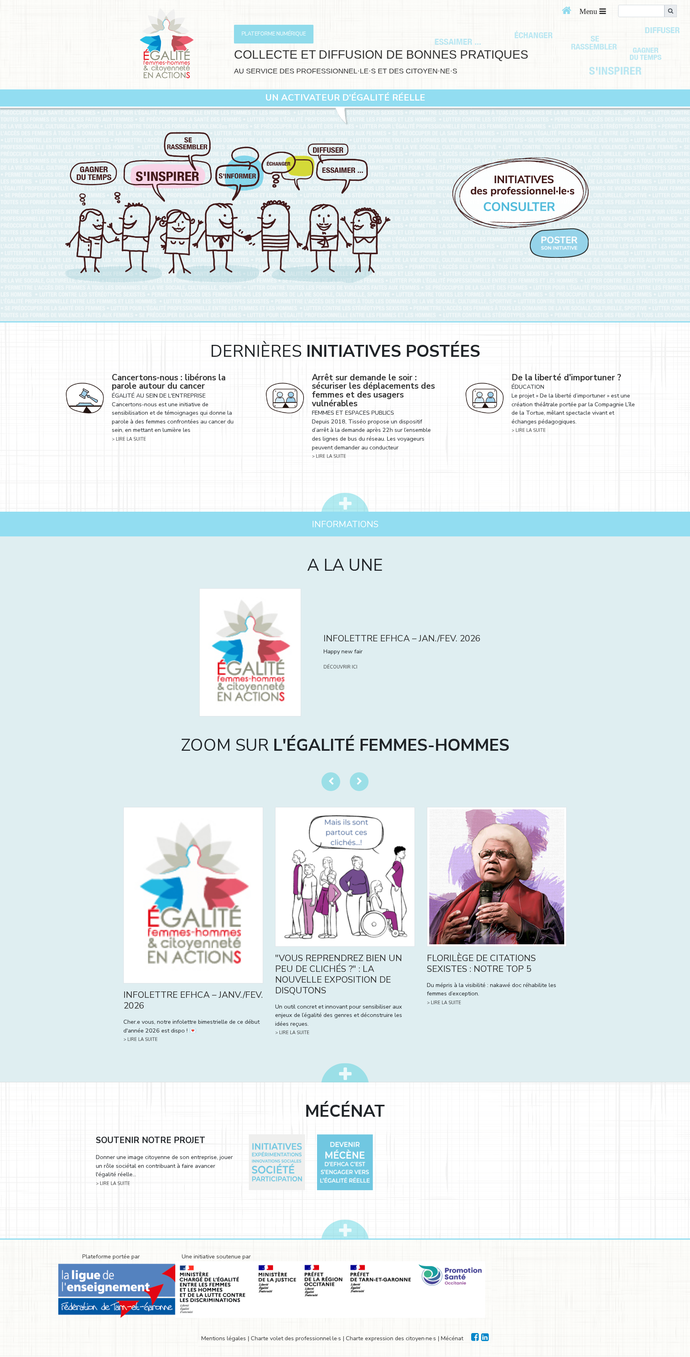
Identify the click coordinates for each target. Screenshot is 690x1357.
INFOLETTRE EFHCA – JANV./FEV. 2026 (193, 1000)
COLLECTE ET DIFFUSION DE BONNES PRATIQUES (381, 54)
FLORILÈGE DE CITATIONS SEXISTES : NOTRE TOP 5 (481, 963)
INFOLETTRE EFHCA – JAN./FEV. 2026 (401, 638)
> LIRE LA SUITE (129, 439)
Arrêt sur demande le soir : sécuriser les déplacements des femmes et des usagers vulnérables (373, 390)
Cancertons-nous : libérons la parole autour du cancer (169, 382)
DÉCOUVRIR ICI (340, 667)
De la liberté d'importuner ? (566, 377)
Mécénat (452, 1338)
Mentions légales (223, 1338)
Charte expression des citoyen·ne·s (391, 1338)
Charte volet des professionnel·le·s (296, 1338)
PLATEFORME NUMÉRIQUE (274, 34)
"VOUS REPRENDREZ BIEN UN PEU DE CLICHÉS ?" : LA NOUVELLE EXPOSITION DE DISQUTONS (338, 974)
